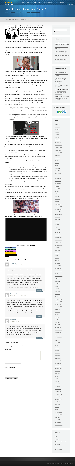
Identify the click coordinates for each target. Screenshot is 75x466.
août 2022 (57, 247)
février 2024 (57, 201)
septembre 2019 (58, 337)
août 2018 (57, 371)
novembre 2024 (58, 178)
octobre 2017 (58, 396)
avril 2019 (57, 350)
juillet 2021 (57, 281)
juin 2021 (57, 283)
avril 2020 (57, 319)
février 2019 (57, 355)
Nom (6, 362)
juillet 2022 (57, 250)
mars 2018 (57, 383)
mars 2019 (57, 353)
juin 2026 (57, 129)
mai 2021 (57, 286)
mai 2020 (57, 317)
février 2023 (57, 232)
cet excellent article (11, 243)
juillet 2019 (57, 342)
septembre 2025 (58, 152)
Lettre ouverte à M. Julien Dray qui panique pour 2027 (62, 98)
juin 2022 (57, 253)
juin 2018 (57, 376)
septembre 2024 (58, 183)
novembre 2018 (58, 363)
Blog (28, 2)
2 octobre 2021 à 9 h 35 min (17, 321)
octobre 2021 (58, 273)
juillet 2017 (57, 404)
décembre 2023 (58, 206)
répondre (39, 290)
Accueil (23, 2)
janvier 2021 (58, 296)
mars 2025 (57, 168)
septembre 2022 (58, 245)
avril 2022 (57, 258)
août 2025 (57, 155)
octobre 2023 (58, 211)
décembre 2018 (58, 360)
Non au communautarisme (61, 441)
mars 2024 (57, 199)
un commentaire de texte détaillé (30, 102)
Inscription (50, 2)
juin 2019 (57, 345)
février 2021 (57, 294)
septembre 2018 (58, 368)
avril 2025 (57, 165)
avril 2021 (57, 288)
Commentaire (8, 349)
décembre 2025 (58, 145)
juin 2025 (57, 160)
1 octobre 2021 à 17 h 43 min (18, 265)
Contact (62, 2)
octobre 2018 (58, 366)
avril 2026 (57, 134)
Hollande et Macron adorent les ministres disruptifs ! (61, 85)
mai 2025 (57, 163)
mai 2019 (57, 348)
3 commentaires (35, 12)
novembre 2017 (58, 394)
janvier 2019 (58, 358)
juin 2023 (57, 222)
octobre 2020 (58, 304)
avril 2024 (57, 196)
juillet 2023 (57, 219)
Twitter (39, 2)
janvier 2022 (58, 265)
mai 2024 (57, 193)
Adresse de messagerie (10, 367)
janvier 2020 (58, 327)
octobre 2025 (58, 150)
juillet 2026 (57, 127)
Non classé (57, 444)
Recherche (71, 4)
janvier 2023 (58, 235)
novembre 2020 (58, 301)
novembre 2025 (58, 147)
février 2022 (57, 263)
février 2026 (57, 140)
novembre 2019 (58, 332)
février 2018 (57, 386)
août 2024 (57, 186)
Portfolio (57, 446)
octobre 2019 (58, 335)
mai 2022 (57, 255)
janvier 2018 (58, 389)
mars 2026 (57, 137)
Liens (56, 2)
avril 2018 (57, 381)
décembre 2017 (58, 391)
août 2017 (57, 401)
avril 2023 (57, 227)
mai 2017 (57, 409)
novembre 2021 (58, 270)
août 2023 (57, 217)
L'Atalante (13, 294)
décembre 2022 (58, 237)
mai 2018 (57, 378)
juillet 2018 (57, 373)
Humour (45, 2)
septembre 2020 (58, 306)
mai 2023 (57, 224)
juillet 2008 (57, 419)
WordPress (55, 463)
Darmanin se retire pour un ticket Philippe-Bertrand (61, 74)
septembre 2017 (58, 399)
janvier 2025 (58, 173)
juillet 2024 (57, 188)
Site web (6, 373)
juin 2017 (57, 407)
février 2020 (57, 324)
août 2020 (57, 309)
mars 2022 (57, 260)
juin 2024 (57, 191)
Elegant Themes (69, 463)
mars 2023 (57, 229)
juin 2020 (57, 314)
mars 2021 (57, 291)
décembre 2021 (58, 268)
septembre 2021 (58, 276)
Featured (57, 439)
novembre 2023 (58, 209)
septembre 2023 (58, 214)
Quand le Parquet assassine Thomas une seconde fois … (62, 80)
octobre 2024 (58, 181)
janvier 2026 (58, 142)
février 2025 (57, 170)
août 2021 (57, 278)
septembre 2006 (58, 425)
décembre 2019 (58, 330)
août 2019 (57, 340)
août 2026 (57, 124)
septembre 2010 (58, 412)
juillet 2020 (57, 312)
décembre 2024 (58, 175)
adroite (13, 12)
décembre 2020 (58, 299)
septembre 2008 (58, 414)
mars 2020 (57, 322)
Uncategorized (58, 449)
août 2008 (57, 417)
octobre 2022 (58, 242)
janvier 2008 (58, 422)
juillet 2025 (57, 157)
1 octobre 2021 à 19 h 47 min (18, 295)
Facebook (33, 2)
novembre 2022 (58, 240)
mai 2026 (57, 132)
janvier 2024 (58, 204)
